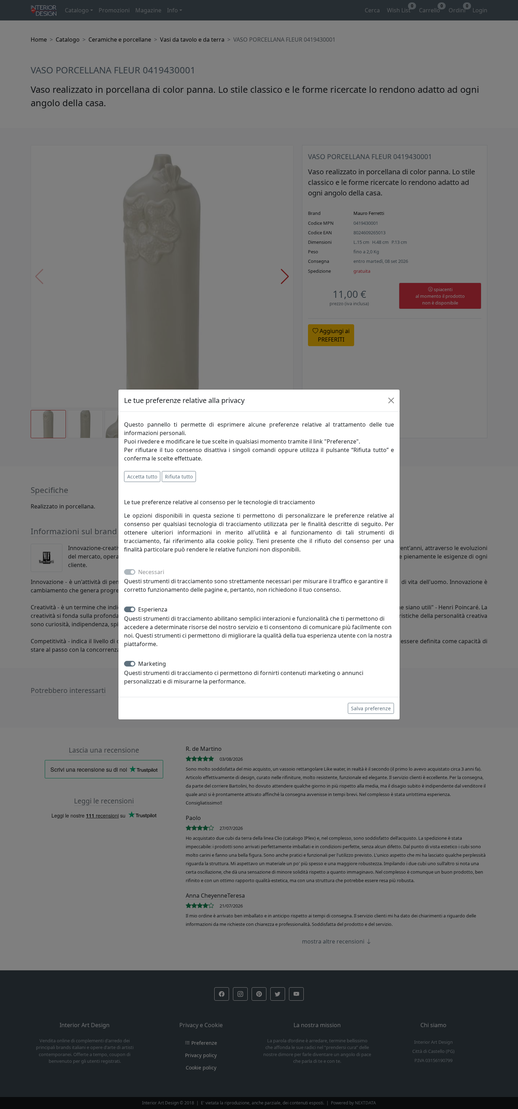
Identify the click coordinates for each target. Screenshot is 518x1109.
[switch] (129, 609)
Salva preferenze (371, 708)
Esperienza (152, 609)
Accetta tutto (142, 476)
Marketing (152, 664)
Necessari (151, 572)
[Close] (391, 400)
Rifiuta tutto (179, 476)
